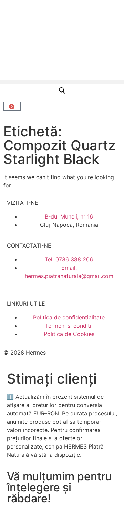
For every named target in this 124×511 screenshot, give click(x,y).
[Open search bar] (62, 90)
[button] (62, 82)
